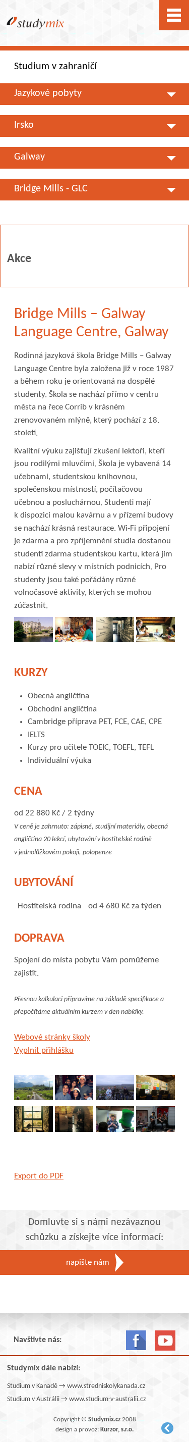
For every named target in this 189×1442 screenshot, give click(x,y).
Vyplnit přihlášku (44, 1050)
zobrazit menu (174, 15)
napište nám (87, 1262)
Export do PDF (39, 1176)
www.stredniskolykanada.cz (106, 1386)
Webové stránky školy (52, 1037)
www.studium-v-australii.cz (107, 1399)
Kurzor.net (167, 1428)
